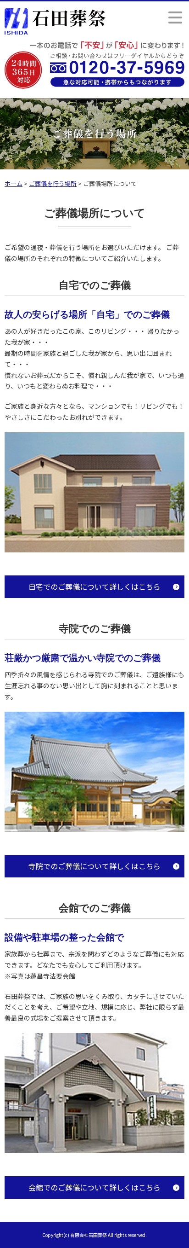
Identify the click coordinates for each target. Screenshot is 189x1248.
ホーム (13, 183)
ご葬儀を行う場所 (53, 183)
